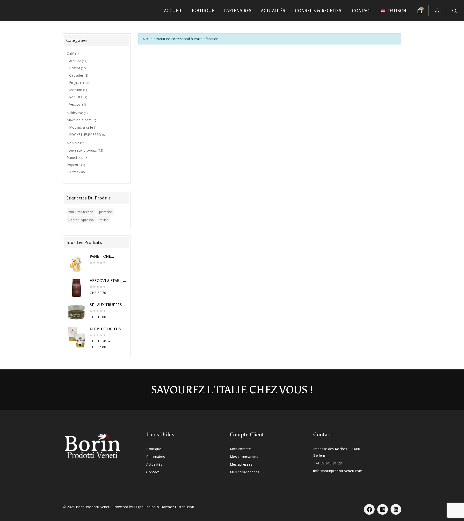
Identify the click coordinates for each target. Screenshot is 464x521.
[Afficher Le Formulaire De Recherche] (456, 10)
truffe (104, 220)
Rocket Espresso (81, 220)
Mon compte (240, 449)
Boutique (203, 10)
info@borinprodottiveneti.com (337, 471)
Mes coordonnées (245, 472)
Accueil (173, 10)
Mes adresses (241, 464)
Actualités (273, 10)
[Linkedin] (396, 509)
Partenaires (237, 10)
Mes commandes (244, 456)
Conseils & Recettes (318, 10)
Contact (361, 10)
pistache (105, 212)
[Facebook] (369, 509)
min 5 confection (81, 212)
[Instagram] (382, 509)
